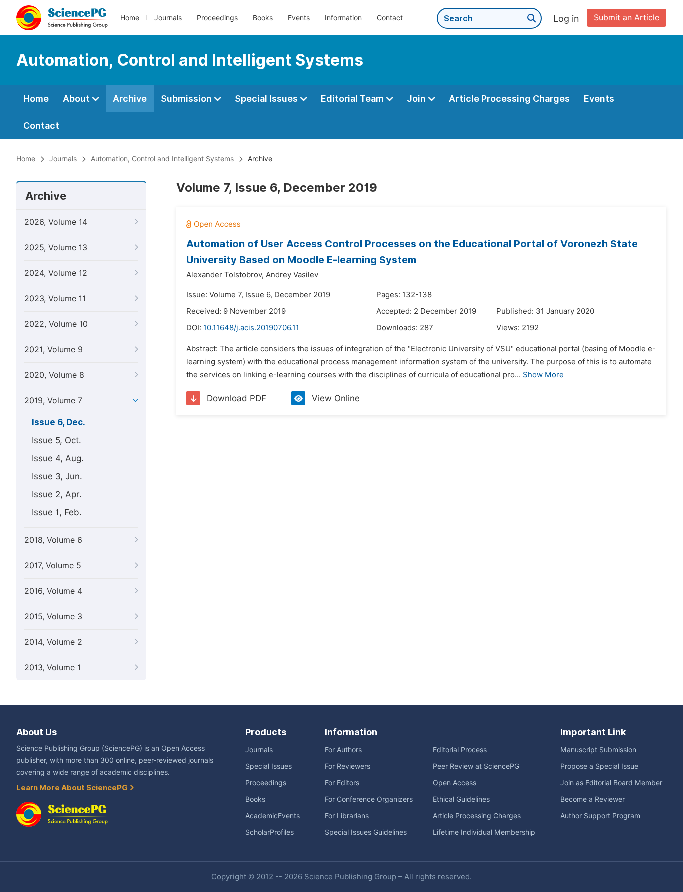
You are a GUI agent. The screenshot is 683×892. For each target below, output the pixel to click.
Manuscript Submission (598, 750)
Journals (168, 18)
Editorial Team (353, 98)
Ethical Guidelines (461, 799)
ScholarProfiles (270, 832)
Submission (187, 98)
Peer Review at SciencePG (476, 766)
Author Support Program (600, 816)
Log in (567, 18)
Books (263, 18)
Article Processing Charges (509, 98)
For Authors (343, 750)
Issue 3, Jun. (57, 476)
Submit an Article (627, 17)
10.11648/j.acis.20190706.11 (252, 327)
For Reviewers (347, 766)
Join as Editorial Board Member (611, 783)
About (77, 98)
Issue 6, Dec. (59, 422)
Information (343, 18)
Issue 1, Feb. (57, 512)
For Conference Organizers (369, 799)
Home (130, 18)
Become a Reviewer (592, 799)
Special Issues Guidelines (366, 832)
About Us (36, 732)
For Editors (342, 783)
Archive (130, 98)
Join (417, 98)
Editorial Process (460, 750)
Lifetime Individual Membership (484, 832)
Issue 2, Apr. (57, 494)
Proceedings (217, 18)
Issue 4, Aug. (58, 458)
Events (299, 18)
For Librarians (347, 816)
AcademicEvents (273, 816)
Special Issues (267, 98)
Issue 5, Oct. (57, 440)
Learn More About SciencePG (73, 787)
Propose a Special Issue (599, 766)
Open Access (454, 783)
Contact (390, 18)
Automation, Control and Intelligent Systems (162, 159)
